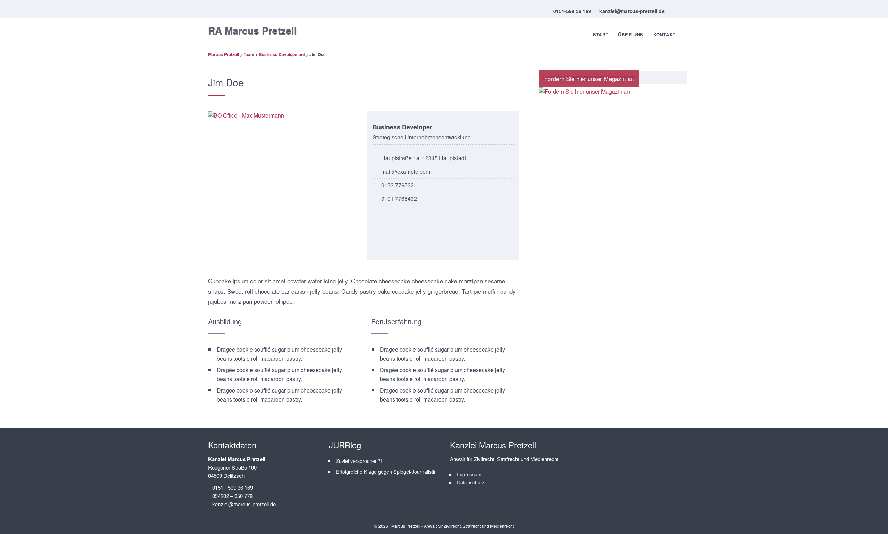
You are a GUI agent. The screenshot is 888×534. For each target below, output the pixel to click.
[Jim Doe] (284, 185)
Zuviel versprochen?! (359, 460)
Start (601, 34)
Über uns (630, 34)
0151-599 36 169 (572, 11)
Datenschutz (470, 482)
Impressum (469, 474)
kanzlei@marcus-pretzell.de (632, 11)
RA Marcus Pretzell (252, 31)
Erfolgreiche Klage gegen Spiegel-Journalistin (386, 471)
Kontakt (664, 34)
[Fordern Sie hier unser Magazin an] (584, 91)
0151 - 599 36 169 (232, 487)
